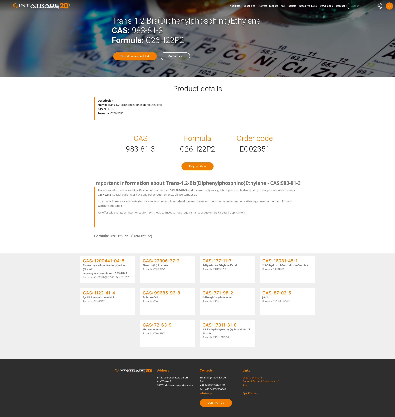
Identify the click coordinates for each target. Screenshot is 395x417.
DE (389, 5)
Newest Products (268, 5)
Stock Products (308, 5)
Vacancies (249, 5)
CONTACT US (216, 402)
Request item (197, 166)
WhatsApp (206, 393)
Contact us (175, 56)
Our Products (288, 5)
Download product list (135, 56)
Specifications (250, 393)
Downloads (326, 5)
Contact (340, 5)
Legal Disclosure (252, 377)
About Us (235, 5)
